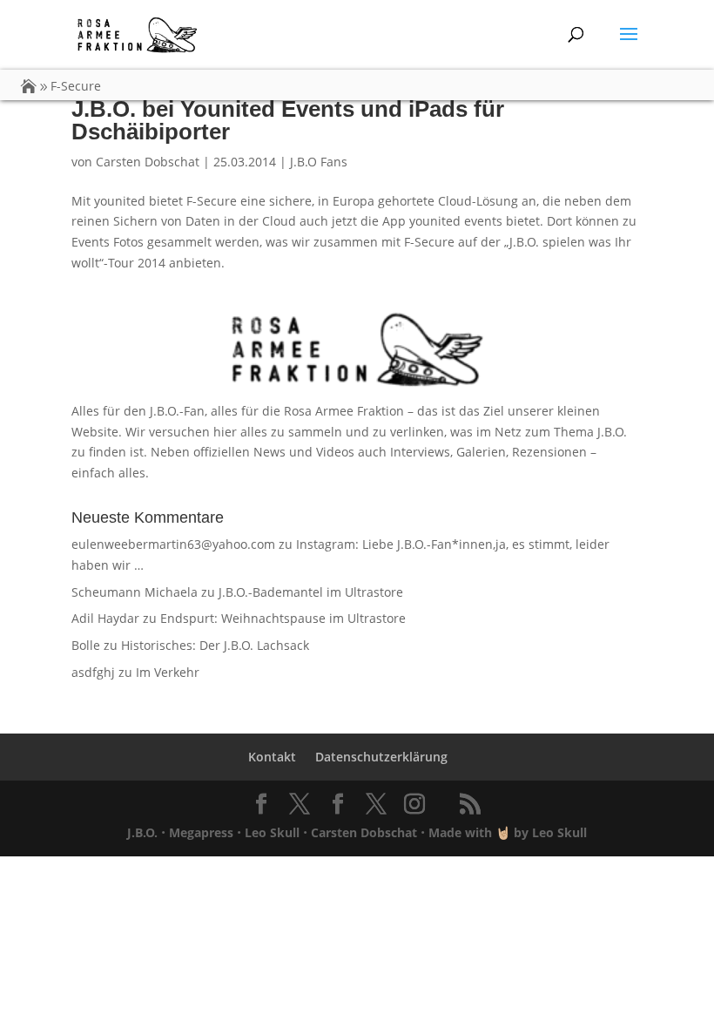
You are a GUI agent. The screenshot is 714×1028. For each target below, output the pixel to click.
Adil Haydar (105, 618)
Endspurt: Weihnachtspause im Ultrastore (283, 618)
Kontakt (272, 756)
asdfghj (93, 672)
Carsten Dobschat (147, 161)
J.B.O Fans (318, 161)
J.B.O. (142, 832)
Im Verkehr (167, 672)
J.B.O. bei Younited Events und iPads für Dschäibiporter (287, 120)
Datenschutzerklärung (381, 756)
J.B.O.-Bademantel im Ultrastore (311, 592)
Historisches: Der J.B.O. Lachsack (215, 645)
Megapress (201, 832)
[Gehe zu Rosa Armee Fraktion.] (29, 86)
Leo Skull (272, 832)
